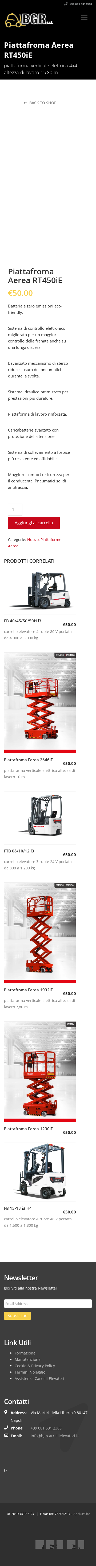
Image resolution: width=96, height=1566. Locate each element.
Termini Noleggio (30, 1372)
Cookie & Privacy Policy (35, 1365)
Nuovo (33, 539)
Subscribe (17, 1315)
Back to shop (42, 102)
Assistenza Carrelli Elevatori (39, 1378)
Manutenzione (28, 1359)
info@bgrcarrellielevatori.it (55, 1435)
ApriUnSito (81, 1513)
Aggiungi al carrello (34, 523)
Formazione (25, 1353)
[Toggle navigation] (84, 17)
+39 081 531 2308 (46, 1428)
